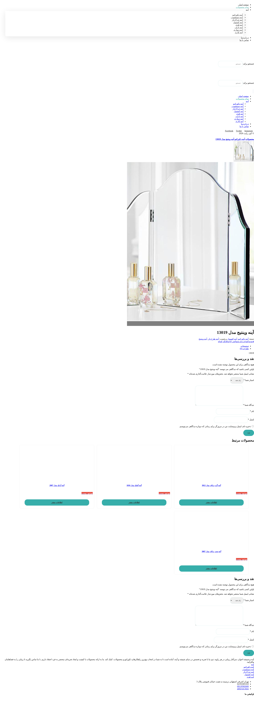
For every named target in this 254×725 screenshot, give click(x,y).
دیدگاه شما (248, 405)
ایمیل (251, 419)
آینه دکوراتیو (243, 339)
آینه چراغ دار (248, 672)
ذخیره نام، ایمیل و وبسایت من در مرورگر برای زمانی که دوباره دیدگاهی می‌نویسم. (215, 426)
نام (252, 411)
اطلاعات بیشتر (211, 502)
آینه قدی (250, 677)
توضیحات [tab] (245, 346)
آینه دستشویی (248, 669)
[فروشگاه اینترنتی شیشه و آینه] (247, 53)
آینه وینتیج (203, 339)
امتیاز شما (249, 380)
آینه (252, 664)
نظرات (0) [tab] (244, 348)
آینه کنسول (232, 339)
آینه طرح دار (213, 339)
